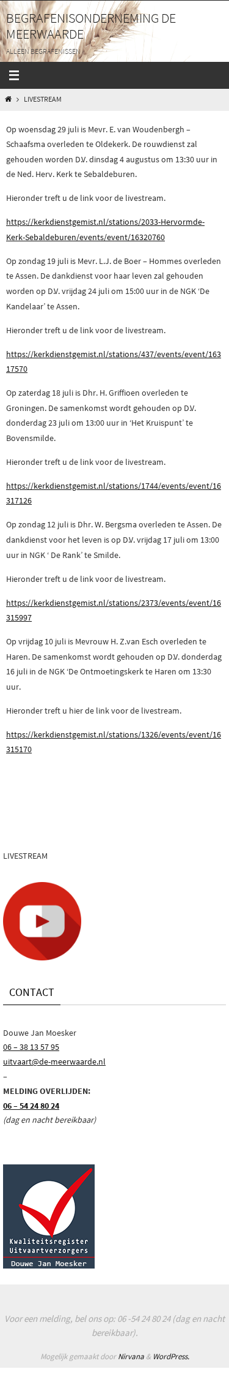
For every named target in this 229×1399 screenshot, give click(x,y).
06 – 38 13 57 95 (31, 1046)
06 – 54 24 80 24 (31, 1105)
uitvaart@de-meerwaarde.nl (54, 1061)
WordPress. (171, 1356)
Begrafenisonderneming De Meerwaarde (91, 25)
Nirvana (131, 1356)
